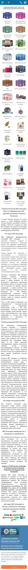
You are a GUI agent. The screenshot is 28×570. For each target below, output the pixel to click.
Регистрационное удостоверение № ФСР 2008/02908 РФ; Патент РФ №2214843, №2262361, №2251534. (14, 487)
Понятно (14, 567)
